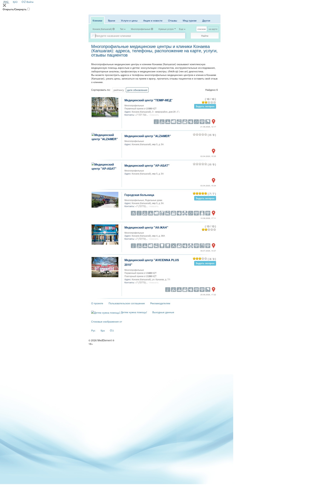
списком (201, 28)
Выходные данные (163, 312)
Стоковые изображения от (106, 321)
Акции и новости (152, 20)
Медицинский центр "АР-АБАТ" (147, 165)
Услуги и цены (129, 20)
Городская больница (139, 195)
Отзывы (172, 20)
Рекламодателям (160, 303)
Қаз (103, 330)
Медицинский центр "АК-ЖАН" (146, 227)
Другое (206, 20)
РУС (6, 2)
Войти (29, 2)
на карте (213, 28)
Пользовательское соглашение (127, 303)
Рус (93, 330)
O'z (112, 330)
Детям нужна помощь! (133, 312)
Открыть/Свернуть (15, 9)
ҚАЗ (15, 2)
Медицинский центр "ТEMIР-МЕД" (148, 100)
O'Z (23, 2)
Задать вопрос (205, 106)
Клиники (97, 20)
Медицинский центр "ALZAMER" (147, 136)
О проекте (97, 303)
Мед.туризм (190, 20)
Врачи (111, 20)
